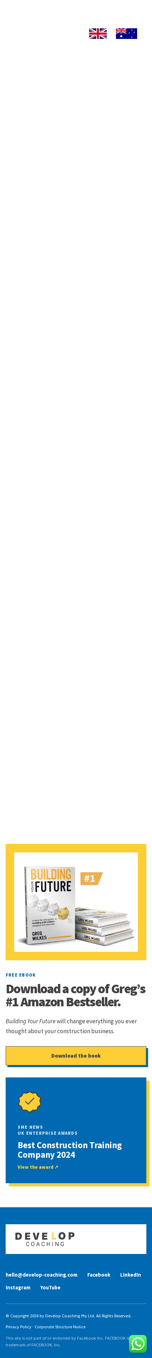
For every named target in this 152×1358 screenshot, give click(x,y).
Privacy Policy (18, 1326)
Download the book (76, 1055)
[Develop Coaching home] (76, 1239)
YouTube (50, 1287)
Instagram (18, 1287)
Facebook (98, 1275)
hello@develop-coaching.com (41, 1275)
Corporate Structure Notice (60, 1326)
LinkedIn (130, 1275)
